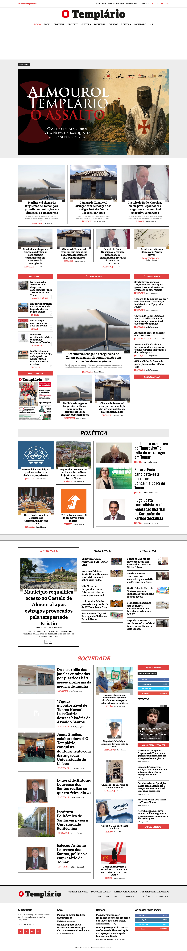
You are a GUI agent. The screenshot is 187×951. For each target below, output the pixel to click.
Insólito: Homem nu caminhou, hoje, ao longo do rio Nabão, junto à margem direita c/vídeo (41, 357)
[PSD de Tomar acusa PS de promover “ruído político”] (73, 501)
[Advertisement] (93, 43)
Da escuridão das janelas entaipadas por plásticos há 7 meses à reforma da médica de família (74, 678)
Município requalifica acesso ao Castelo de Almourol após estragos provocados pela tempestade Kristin (48, 608)
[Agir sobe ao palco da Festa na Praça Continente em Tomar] (153, 721)
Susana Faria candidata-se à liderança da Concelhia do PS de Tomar (149, 478)
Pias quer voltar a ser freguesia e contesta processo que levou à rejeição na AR (113, 917)
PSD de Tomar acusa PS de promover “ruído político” (73, 518)
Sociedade (63, 727)
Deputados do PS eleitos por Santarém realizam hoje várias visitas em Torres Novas (73, 474)
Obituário (36, 345)
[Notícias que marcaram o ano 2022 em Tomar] (23, 324)
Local (34, 329)
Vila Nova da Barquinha (105, 939)
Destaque (36, 223)
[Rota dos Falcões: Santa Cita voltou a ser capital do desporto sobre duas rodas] (116, 573)
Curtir (165, 679)
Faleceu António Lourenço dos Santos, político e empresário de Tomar (72, 854)
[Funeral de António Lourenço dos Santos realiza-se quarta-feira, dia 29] (36, 788)
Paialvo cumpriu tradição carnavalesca (71, 916)
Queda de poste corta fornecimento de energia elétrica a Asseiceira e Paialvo (73, 927)
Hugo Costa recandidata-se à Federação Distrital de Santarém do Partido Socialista (149, 509)
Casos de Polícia (151, 258)
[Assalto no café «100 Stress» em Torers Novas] (151, 239)
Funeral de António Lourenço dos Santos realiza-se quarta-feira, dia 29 (74, 786)
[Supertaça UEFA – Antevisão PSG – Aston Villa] (116, 561)
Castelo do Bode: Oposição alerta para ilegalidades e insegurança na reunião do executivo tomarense (145, 208)
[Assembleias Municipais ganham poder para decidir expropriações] (36, 455)
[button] (151, 24)
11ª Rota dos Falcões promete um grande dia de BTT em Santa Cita (95, 604)
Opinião (62, 691)
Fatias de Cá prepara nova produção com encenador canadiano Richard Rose (139, 563)
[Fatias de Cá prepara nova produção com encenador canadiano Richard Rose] (162, 561)
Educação (63, 833)
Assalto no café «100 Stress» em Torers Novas (151, 252)
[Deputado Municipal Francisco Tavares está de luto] (114, 726)
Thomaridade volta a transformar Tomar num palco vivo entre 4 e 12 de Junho (114, 870)
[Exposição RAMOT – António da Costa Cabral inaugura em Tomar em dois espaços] (162, 623)
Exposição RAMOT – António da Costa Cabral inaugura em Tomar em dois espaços (141, 625)
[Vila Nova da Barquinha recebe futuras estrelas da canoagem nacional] (116, 588)
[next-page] (50, 642)
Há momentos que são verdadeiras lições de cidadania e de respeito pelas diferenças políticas (114, 699)
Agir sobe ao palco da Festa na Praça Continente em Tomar (152, 731)
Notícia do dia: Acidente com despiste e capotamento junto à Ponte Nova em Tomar (41, 288)
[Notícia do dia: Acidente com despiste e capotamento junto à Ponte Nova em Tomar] (23, 285)
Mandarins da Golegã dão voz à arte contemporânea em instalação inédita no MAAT (139, 608)
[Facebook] (152, 4)
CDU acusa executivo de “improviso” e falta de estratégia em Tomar (151, 450)
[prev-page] (46, 642)
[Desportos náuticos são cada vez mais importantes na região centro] (23, 307)
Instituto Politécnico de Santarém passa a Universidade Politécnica (72, 820)
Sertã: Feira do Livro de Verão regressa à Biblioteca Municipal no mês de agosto (140, 592)
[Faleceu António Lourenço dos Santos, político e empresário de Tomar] (36, 855)
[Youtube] (162, 4)
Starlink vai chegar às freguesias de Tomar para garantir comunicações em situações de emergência (41, 208)
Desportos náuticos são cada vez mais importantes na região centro (41, 307)
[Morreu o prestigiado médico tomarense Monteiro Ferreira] (23, 338)
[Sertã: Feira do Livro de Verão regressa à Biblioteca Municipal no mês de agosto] (162, 590)
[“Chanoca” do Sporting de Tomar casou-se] (114, 770)
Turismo (35, 315)
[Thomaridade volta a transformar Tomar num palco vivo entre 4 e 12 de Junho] (114, 852)
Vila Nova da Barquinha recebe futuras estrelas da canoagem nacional (92, 591)
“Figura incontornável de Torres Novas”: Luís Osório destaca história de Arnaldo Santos (73, 712)
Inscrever (163, 693)
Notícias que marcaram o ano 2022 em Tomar (39, 323)
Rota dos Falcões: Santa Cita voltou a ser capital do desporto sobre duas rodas (94, 575)
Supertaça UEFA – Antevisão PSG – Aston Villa (94, 561)
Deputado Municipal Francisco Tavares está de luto (114, 744)
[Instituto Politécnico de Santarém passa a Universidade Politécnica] (36, 822)
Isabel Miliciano (48, 223)
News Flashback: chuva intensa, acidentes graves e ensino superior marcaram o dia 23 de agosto (150, 348)
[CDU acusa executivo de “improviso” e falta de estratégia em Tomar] (114, 452)
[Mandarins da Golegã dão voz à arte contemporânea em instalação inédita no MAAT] (162, 605)
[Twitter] (157, 4)
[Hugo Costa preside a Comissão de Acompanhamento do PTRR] (36, 501)
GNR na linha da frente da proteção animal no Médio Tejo (149, 364)
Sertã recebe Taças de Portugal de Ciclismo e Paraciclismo (94, 616)
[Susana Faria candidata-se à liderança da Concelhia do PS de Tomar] (114, 478)
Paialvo (60, 921)
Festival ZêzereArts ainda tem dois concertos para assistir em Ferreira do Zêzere (140, 578)
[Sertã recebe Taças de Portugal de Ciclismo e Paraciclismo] (116, 616)
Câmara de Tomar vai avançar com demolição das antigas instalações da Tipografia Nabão (93, 208)
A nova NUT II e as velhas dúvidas (114, 827)
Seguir (165, 684)
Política (30, 479)
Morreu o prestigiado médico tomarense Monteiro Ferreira (41, 338)
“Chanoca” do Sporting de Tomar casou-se (114, 786)
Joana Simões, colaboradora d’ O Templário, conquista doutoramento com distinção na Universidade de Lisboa (74, 749)
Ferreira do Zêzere (103, 924)
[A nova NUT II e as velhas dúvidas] (114, 811)
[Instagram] (167, 4)
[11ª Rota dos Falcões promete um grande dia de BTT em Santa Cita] (116, 603)
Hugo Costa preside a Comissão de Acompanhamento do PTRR (36, 519)
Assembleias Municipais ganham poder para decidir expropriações (36, 472)
